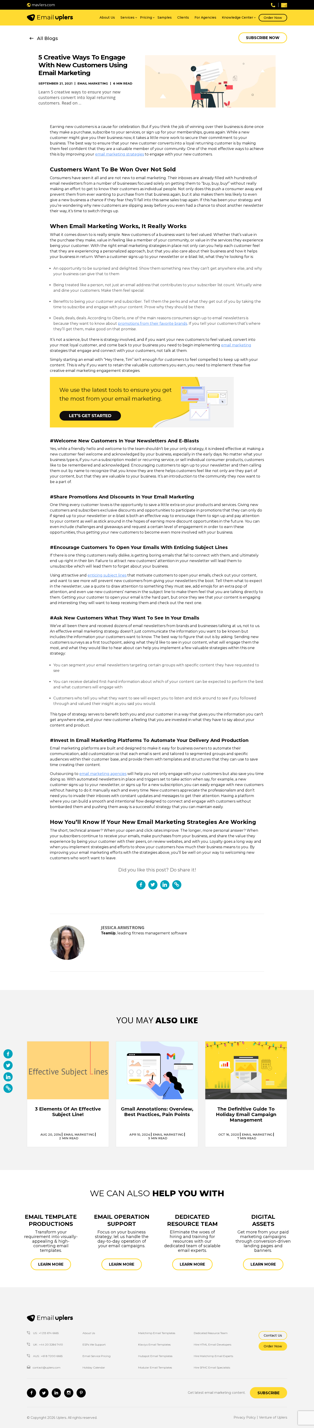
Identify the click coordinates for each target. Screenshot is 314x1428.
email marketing (236, 345)
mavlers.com (43, 5)
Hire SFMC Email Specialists (212, 1367)
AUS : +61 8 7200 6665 (47, 1356)
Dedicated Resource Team (211, 1333)
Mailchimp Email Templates (156, 1333)
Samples (164, 17)
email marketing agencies (102, 774)
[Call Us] (273, 5)
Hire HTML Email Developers (212, 1344)
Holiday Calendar (94, 1367)
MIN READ (68, 1138)
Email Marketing (92, 83)
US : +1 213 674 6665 (45, 1333)
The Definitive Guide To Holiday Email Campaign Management (246, 1114)
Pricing (146, 17)
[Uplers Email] (50, 1318)
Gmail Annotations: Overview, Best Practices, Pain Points (157, 1111)
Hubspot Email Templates (155, 1356)
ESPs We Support (94, 1344)
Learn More (50, 1264)
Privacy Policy (245, 1417)
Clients (183, 17)
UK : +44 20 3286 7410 (47, 1344)
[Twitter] (44, 1392)
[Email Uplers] (50, 17)
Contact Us (273, 1335)
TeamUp (108, 933)
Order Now (273, 18)
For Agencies (205, 17)
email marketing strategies (119, 154)
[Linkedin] (56, 1392)
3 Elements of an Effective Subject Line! (68, 1111)
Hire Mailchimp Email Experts (213, 1356)
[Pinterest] (81, 1392)
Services (127, 17)
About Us (107, 17)
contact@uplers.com (46, 1367)
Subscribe (268, 1393)
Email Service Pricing (97, 1356)
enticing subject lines (107, 575)
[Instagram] (68, 1392)
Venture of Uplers (273, 1417)
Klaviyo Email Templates (154, 1344)
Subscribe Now (263, 38)
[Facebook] (31, 1392)
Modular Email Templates (155, 1367)
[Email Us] (284, 5)
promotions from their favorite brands (152, 323)
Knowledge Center (237, 17)
